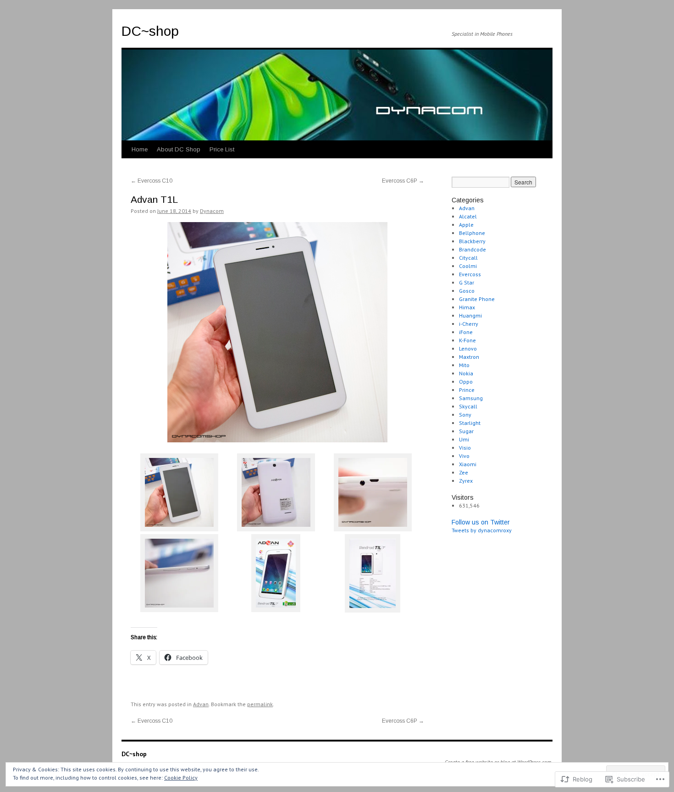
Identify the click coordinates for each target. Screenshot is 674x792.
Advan (201, 704)
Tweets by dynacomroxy (482, 530)
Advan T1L (154, 199)
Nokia (466, 373)
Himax (467, 307)
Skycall (468, 406)
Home (140, 149)
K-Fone (467, 340)
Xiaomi (467, 464)
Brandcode (472, 249)
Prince (467, 389)
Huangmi (470, 315)
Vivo (464, 455)
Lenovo (468, 348)
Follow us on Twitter (481, 522)
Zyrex (466, 480)
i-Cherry (468, 323)
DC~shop (150, 31)
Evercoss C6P (403, 181)
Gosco (467, 290)
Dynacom (212, 210)
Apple (466, 224)
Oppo (466, 381)
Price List (222, 149)
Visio (465, 447)
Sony (465, 414)
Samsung (471, 398)
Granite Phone (477, 299)
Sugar (466, 431)
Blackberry (472, 241)
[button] (179, 493)
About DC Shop (178, 149)
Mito (464, 365)
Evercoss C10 (151, 181)
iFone (466, 332)
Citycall (468, 257)
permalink (260, 704)
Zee (463, 472)
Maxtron (469, 356)
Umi (464, 439)
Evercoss (470, 274)
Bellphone (472, 232)
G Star (466, 282)
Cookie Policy (181, 777)
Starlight (470, 422)
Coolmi (468, 265)
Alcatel (468, 216)
